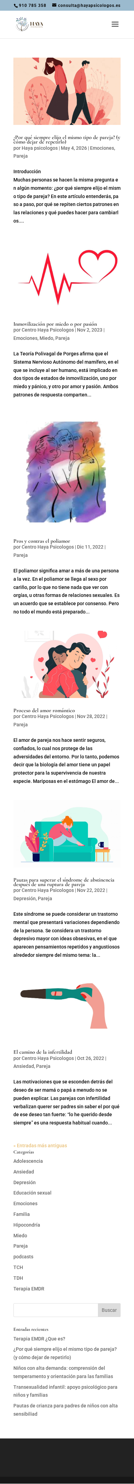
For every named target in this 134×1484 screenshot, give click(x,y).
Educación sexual (32, 1193)
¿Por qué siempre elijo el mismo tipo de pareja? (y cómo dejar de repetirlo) (66, 139)
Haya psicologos (40, 148)
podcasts (23, 1256)
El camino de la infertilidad (42, 1052)
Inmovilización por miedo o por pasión (55, 324)
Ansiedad (23, 1066)
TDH (18, 1278)
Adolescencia (28, 1161)
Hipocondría (26, 1225)
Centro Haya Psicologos (48, 330)
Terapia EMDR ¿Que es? (39, 1339)
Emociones (102, 148)
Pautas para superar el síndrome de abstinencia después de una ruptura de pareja (63, 882)
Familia (21, 1214)
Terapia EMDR (28, 1288)
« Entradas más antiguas (40, 1145)
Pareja (20, 156)
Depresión (24, 898)
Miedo (46, 338)
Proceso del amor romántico (44, 710)
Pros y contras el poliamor (41, 541)
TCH (18, 1267)
